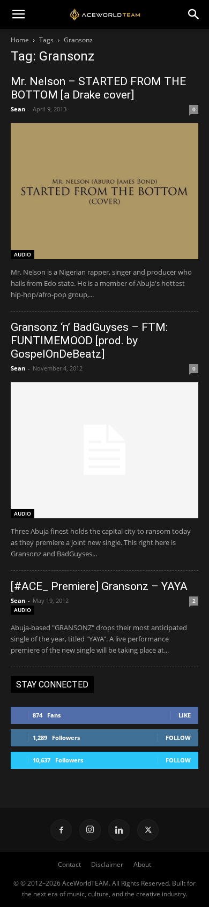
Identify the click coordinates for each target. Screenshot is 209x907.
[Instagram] (90, 830)
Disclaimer (107, 864)
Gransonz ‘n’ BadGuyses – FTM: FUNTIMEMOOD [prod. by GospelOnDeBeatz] (89, 340)
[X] (148, 830)
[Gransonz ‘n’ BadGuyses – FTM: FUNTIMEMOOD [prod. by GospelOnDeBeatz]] (104, 450)
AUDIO (22, 254)
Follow (178, 738)
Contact (69, 864)
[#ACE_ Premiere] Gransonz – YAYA (99, 586)
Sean (18, 109)
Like (184, 715)
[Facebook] (61, 830)
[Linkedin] (119, 830)
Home (20, 39)
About (142, 864)
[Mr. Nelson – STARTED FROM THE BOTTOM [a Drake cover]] (104, 191)
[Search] (194, 14)
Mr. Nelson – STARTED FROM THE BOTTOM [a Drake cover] (98, 88)
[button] (18, 14)
